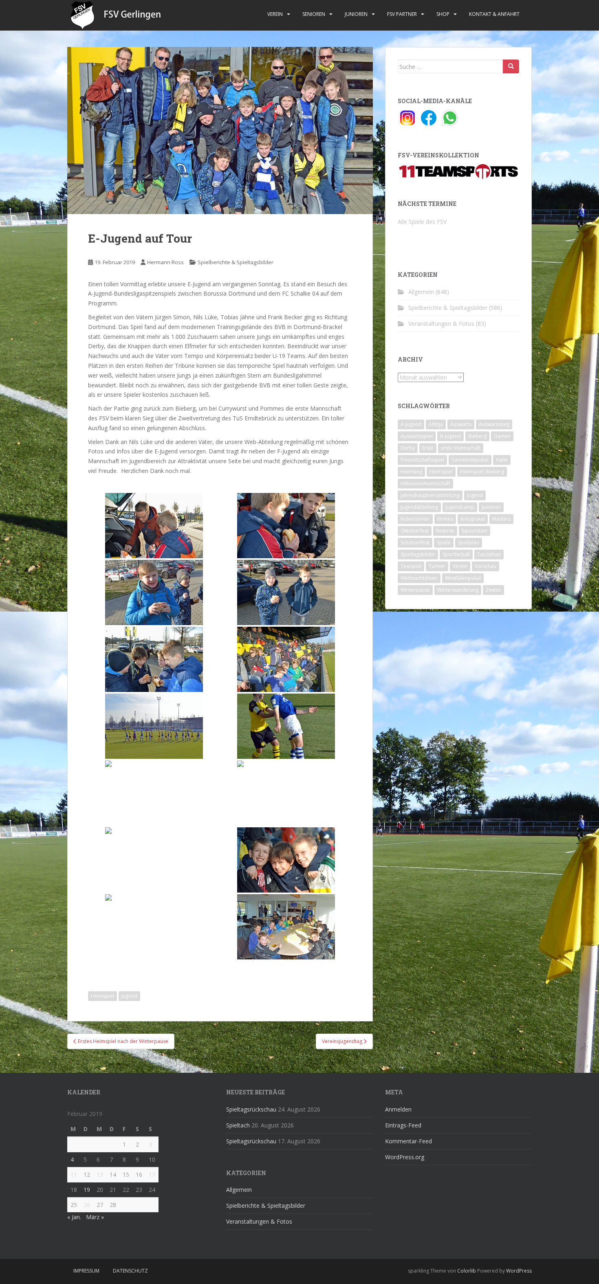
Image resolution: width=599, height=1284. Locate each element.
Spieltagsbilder (418, 554)
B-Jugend (450, 436)
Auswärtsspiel (417, 436)
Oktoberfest (415, 530)
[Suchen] (511, 66)
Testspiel (411, 566)
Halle (502, 459)
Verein (275, 14)
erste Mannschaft (460, 447)
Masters (501, 518)
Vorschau (485, 566)
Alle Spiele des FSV (422, 221)
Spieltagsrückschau (251, 1109)
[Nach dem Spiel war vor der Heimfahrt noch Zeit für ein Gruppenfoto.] (154, 926)
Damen (502, 436)
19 (87, 1189)
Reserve (445, 530)
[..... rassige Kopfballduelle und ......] (286, 726)
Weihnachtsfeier (419, 578)
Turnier (437, 566)
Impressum (86, 1270)
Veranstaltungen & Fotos (441, 323)
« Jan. (74, 1217)
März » (95, 1217)
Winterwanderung (457, 589)
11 (73, 1174)
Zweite (493, 589)
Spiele (444, 542)
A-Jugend (411, 424)
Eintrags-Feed (403, 1125)
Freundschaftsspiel (422, 459)
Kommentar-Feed (408, 1141)
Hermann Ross (165, 262)
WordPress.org (404, 1157)
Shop (442, 14)
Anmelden (398, 1109)
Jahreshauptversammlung (430, 495)
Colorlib (466, 1270)
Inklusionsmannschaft (425, 483)
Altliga (436, 424)
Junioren (356, 14)
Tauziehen (489, 554)
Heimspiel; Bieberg (482, 471)
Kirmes (445, 518)
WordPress (519, 1270)
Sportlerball (456, 554)
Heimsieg (411, 471)
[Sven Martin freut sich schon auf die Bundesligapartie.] (154, 592)
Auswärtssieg (494, 424)
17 (152, 1174)
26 (87, 1205)
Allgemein (421, 292)
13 (100, 1174)
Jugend (129, 995)
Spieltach (238, 1125)
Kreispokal (472, 518)
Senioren (313, 14)
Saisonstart (474, 530)
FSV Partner (402, 14)
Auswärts (460, 424)
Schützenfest (415, 542)
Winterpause (415, 589)
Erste (428, 447)
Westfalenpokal (463, 578)
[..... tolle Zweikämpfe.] (154, 793)
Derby (408, 447)
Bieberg (477, 436)
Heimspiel (102, 995)
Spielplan (468, 542)
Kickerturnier (415, 518)
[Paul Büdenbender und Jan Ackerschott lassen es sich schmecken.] (286, 525)
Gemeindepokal (470, 459)
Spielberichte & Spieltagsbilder (235, 262)
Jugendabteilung (419, 507)
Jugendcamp (459, 507)
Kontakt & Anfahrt (494, 14)
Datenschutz (130, 1270)
